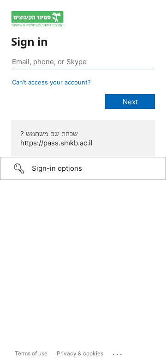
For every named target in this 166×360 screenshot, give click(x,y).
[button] (83, 168)
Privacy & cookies (80, 353)
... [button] (118, 352)
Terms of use (31, 353)
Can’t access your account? (51, 82)
